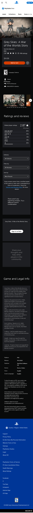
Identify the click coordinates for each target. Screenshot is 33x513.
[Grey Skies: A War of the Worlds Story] (13, 100)
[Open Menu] (2, 2)
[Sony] (29, 512)
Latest (4, 14)
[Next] (30, 100)
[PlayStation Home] (16, 2)
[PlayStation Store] (8, 8)
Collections (12, 14)
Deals (20, 14)
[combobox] (16, 158)
